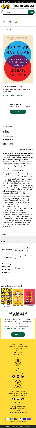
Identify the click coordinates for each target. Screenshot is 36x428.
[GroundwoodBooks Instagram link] (22, 399)
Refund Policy (18, 403)
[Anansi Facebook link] (14, 376)
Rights (18, 350)
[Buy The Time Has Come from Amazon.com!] (8, 144)
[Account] (22, 22)
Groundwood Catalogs (18, 395)
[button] (18, 105)
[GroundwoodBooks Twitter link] (18, 399)
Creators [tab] (4, 238)
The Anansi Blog (18, 349)
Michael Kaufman (16, 95)
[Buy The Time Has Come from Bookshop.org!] (8, 136)
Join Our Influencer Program (18, 412)
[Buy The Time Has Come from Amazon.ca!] (8, 140)
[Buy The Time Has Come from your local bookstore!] (8, 126)
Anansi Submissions (18, 371)
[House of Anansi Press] (18, 6)
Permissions (18, 352)
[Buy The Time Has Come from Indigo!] (6, 131)
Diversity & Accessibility (18, 409)
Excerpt (18, 268)
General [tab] (4, 234)
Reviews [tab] (3, 241)
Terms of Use (18, 405)
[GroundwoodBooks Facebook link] (14, 399)
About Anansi (18, 369)
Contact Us (18, 354)
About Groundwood (18, 391)
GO (31, 12)
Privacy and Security (18, 407)
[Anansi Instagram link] (22, 376)
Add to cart (18, 112)
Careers (18, 411)
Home (3, 30)
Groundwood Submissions (18, 393)
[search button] (3, 12)
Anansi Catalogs (18, 373)
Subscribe (18, 334)
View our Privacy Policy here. (16, 328)
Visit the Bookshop (18, 345)
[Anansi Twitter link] (18, 376)
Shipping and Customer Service (18, 347)
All (7, 30)
